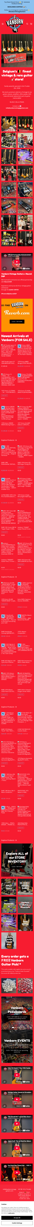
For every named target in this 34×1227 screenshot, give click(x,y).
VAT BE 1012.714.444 (24, 1189)
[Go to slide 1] (12, 1027)
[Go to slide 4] (19, 1027)
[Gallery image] (8, 123)
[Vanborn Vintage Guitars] (14, 24)
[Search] (27, 24)
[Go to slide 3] (17, 1027)
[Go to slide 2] (14, 1027)
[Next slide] (24, 1027)
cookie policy (11, 1213)
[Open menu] (3, 24)
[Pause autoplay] (31, 1028)
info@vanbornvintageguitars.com (9, 1190)
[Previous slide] (10, 1027)
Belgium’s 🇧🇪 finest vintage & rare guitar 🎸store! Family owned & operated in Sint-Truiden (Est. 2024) (24, 1195)
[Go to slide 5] (21, 1027)
